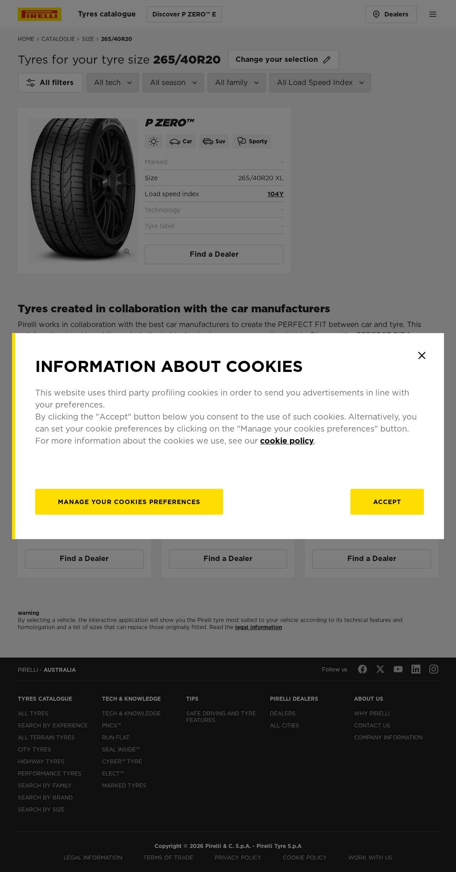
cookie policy (287, 440)
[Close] (422, 355)
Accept (387, 501)
